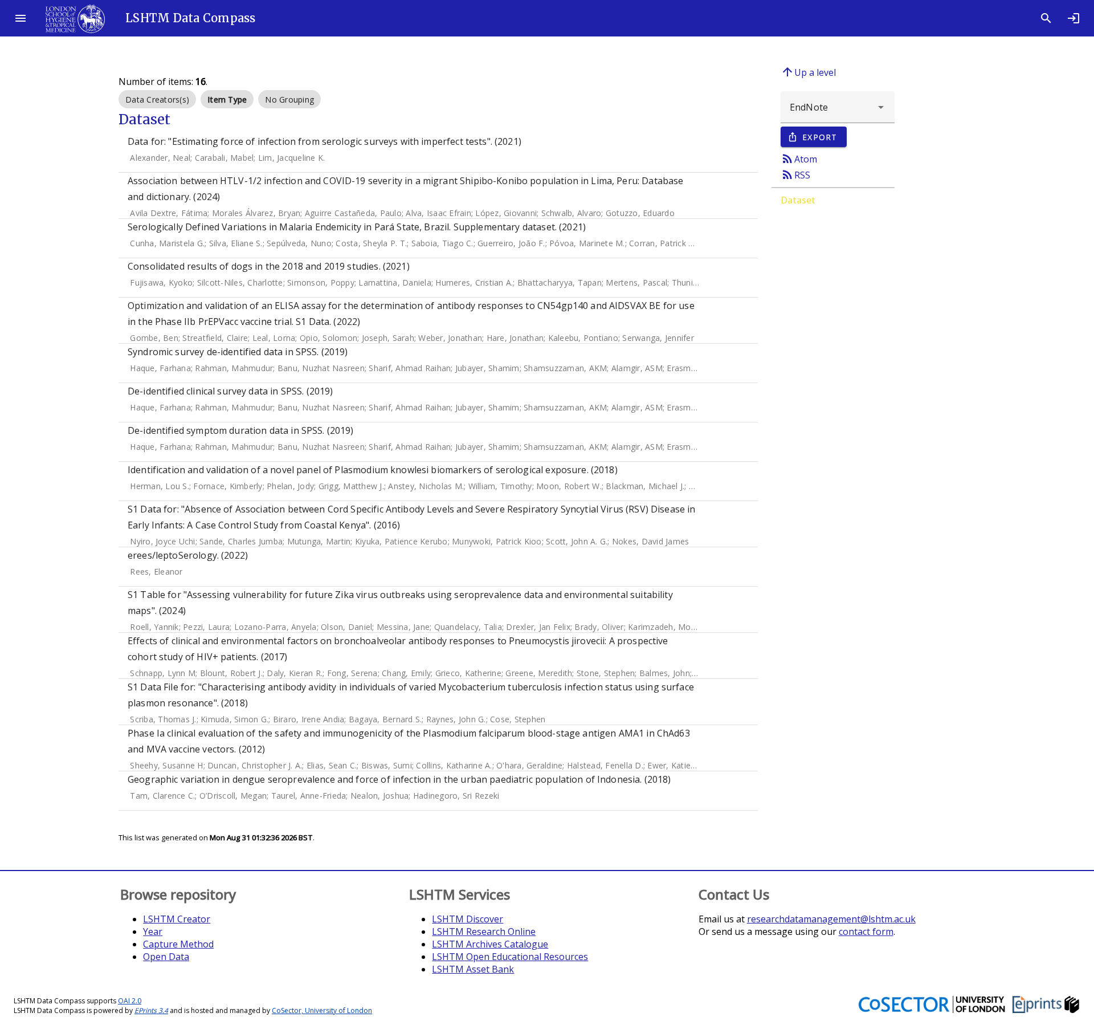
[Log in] (1073, 18)
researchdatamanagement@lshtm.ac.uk (831, 919)
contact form (866, 931)
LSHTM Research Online (484, 931)
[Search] (1046, 18)
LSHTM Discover (467, 919)
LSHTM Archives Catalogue (490, 944)
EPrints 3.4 (151, 1010)
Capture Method (178, 944)
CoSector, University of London (322, 1010)
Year (152, 931)
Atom (799, 158)
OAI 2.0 (129, 1001)
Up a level (808, 72)
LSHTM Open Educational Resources (510, 956)
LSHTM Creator (176, 919)
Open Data (166, 956)
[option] (157, 99)
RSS (795, 174)
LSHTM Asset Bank (473, 969)
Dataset (798, 200)
